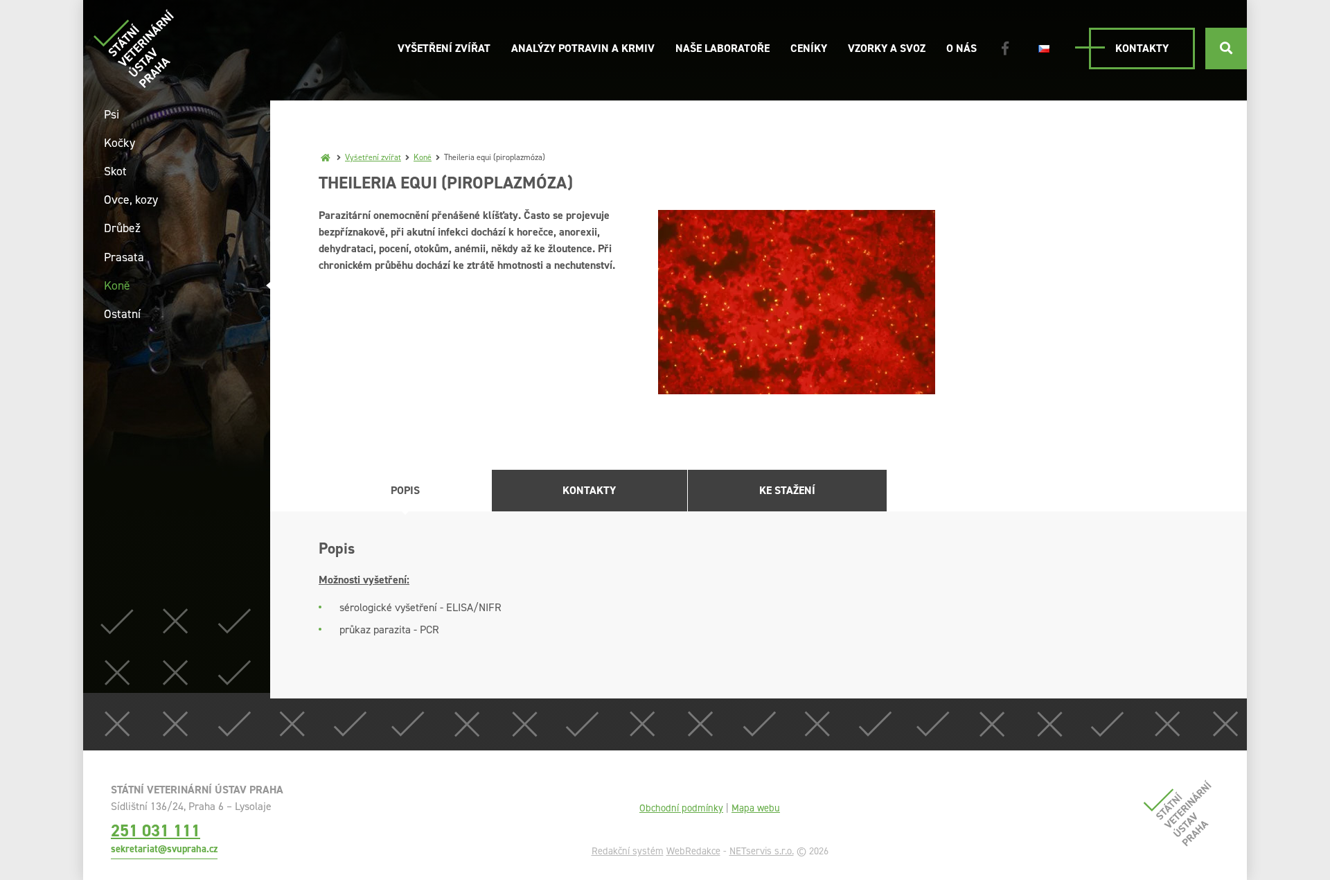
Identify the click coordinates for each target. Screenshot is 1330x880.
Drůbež (122, 228)
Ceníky (808, 48)
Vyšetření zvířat (444, 48)
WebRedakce (693, 851)
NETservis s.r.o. (761, 851)
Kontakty (1142, 48)
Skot (115, 171)
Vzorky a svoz (886, 48)
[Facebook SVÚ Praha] (1005, 48)
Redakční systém (628, 851)
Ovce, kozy (131, 199)
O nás (961, 48)
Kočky (119, 142)
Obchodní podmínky (681, 808)
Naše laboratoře (722, 48)
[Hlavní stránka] (325, 157)
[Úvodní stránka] (134, 48)
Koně (423, 157)
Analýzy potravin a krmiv (583, 48)
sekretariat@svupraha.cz (164, 849)
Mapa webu (756, 808)
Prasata (124, 257)
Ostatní (122, 314)
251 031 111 (155, 830)
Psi (111, 114)
